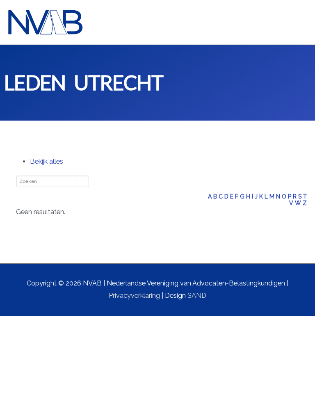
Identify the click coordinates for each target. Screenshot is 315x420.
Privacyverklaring (134, 295)
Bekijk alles (46, 161)
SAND (196, 295)
